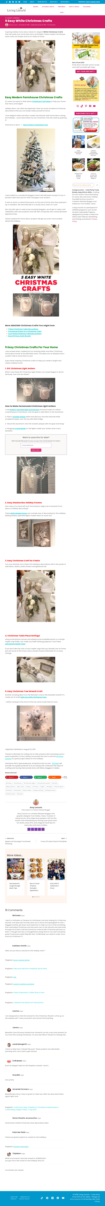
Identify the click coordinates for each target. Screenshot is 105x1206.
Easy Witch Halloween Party (54, 885)
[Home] (5, 18)
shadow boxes (50, 790)
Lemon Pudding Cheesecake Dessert (93, 153)
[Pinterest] (16, 1)
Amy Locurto (14, 25)
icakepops (17, 1060)
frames (35, 787)
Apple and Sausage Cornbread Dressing (17, 841)
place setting (38, 790)
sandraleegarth (19, 1044)
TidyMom (16, 1153)
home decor (58, 787)
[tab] (34, 896)
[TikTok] (6, 1)
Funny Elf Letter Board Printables (54, 840)
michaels (17, 790)
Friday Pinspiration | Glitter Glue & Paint (28, 992)
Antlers (9, 783)
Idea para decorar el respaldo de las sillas (30, 969)
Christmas (18, 783)
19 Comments (51, 24)
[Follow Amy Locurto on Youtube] (39, 829)
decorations (10, 787)
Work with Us (42, 2)
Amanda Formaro (20, 1089)
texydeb (16, 1075)
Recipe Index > (65, 2)
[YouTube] (19, 1)
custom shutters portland (23, 984)
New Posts (53, 2)
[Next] (62, 877)
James (15, 1027)
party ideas (27, 790)
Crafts (54, 783)
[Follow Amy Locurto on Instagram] (36, 829)
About (32, 2)
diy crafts (20, 787)
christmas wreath (44, 783)
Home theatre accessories (24, 1118)
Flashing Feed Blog (21, 1147)
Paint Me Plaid (18, 1132)
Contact (14, 1199)
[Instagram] (9, 1)
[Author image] (6, 24)
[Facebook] (13, 1)
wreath (20, 794)
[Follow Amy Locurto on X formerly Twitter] (32, 829)
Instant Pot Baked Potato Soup (78, 176)
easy (28, 787)
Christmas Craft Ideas (41, 101)
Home (25, 2)
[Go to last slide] (9, 877)
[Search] (97, 185)
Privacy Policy (24, 1199)
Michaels (55, 763)
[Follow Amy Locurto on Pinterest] (43, 829)
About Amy (14, 1197)
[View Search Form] (98, 9)
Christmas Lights (29, 783)
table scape (10, 794)
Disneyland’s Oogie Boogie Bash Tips (14, 885)
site (14, 977)
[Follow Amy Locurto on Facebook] (29, 829)
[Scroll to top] (100, 1199)
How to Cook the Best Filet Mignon (93, 176)
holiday (49, 787)
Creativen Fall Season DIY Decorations (28, 1003)
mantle (9, 790)
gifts (42, 787)
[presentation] (15, 869)
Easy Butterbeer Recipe (78, 152)
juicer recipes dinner (21, 960)
